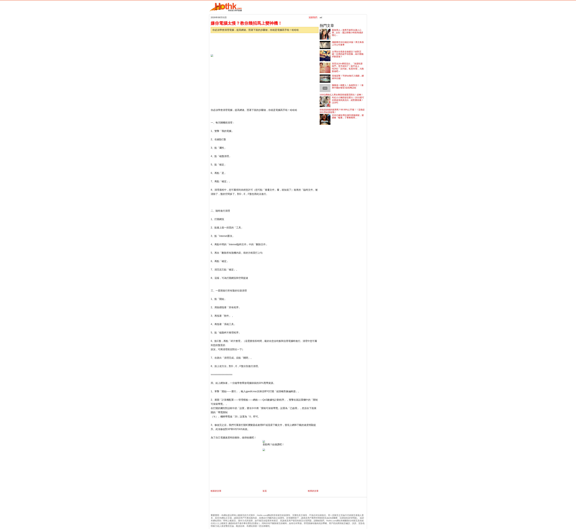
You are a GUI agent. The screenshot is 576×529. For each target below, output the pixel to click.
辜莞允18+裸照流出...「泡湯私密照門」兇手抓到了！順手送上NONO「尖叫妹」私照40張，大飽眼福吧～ (348, 67)
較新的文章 (216, 491)
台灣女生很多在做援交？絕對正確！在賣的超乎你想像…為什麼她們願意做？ (347, 54)
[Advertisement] (263, 42)
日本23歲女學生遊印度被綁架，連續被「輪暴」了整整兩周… (348, 116)
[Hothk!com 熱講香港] (225, 11)
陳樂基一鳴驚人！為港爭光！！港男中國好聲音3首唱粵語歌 (347, 86)
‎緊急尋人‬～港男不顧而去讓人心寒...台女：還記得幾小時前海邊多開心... (347, 32)
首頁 (264, 491)
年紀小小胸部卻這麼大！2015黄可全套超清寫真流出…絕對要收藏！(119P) (348, 100)
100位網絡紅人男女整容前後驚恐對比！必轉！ (341, 94)
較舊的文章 (313, 491)
